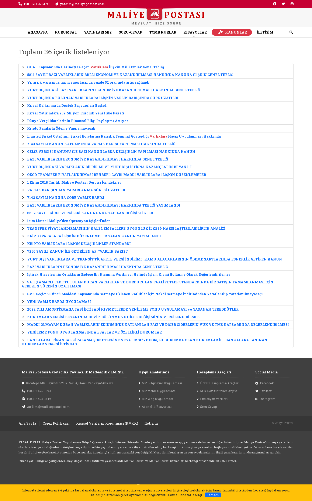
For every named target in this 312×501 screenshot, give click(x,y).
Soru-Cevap (208, 407)
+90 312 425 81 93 (36, 4)
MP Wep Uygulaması (157, 399)
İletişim (151, 423)
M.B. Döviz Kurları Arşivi (219, 391)
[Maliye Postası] (155, 16)
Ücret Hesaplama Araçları (220, 383)
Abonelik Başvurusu (156, 407)
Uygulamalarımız (154, 372)
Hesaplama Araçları (214, 372)
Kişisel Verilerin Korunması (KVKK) (107, 423)
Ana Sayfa (27, 423)
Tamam (213, 495)
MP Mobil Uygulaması (159, 391)
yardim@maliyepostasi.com (82, 4)
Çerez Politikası (56, 423)
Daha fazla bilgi (190, 495)
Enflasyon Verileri (214, 399)
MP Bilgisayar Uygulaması (162, 383)
